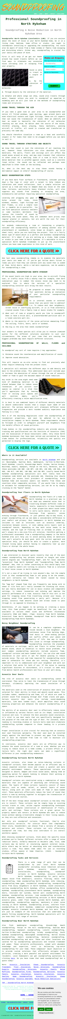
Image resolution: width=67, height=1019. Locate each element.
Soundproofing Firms (21, 972)
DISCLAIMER (60, 14)
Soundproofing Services (44, 972)
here (13, 958)
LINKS (40, 14)
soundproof (44, 98)
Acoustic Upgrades (24, 979)
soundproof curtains (28, 821)
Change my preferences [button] (46, 1013)
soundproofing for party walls (49, 876)
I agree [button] (41, 1009)
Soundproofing (37, 171)
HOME (35, 14)
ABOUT (46, 14)
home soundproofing (26, 881)
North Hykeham (49, 460)
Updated (25, 1002)
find (11, 925)
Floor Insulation (22, 967)
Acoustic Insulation (20, 965)
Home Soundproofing (22, 976)
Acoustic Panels (48, 969)
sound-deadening (58, 699)
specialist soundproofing (47, 194)
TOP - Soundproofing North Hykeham (18, 983)
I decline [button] (48, 1009)
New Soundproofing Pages (14, 1002)
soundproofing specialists (23, 474)
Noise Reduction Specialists (48, 979)
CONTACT (52, 14)
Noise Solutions (41, 967)
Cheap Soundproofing (44, 965)
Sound (31, 70)
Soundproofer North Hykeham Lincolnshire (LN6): (24, 38)
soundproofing (48, 46)
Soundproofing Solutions (24, 969)
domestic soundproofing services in (33, 898)
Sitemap (3, 1002)
